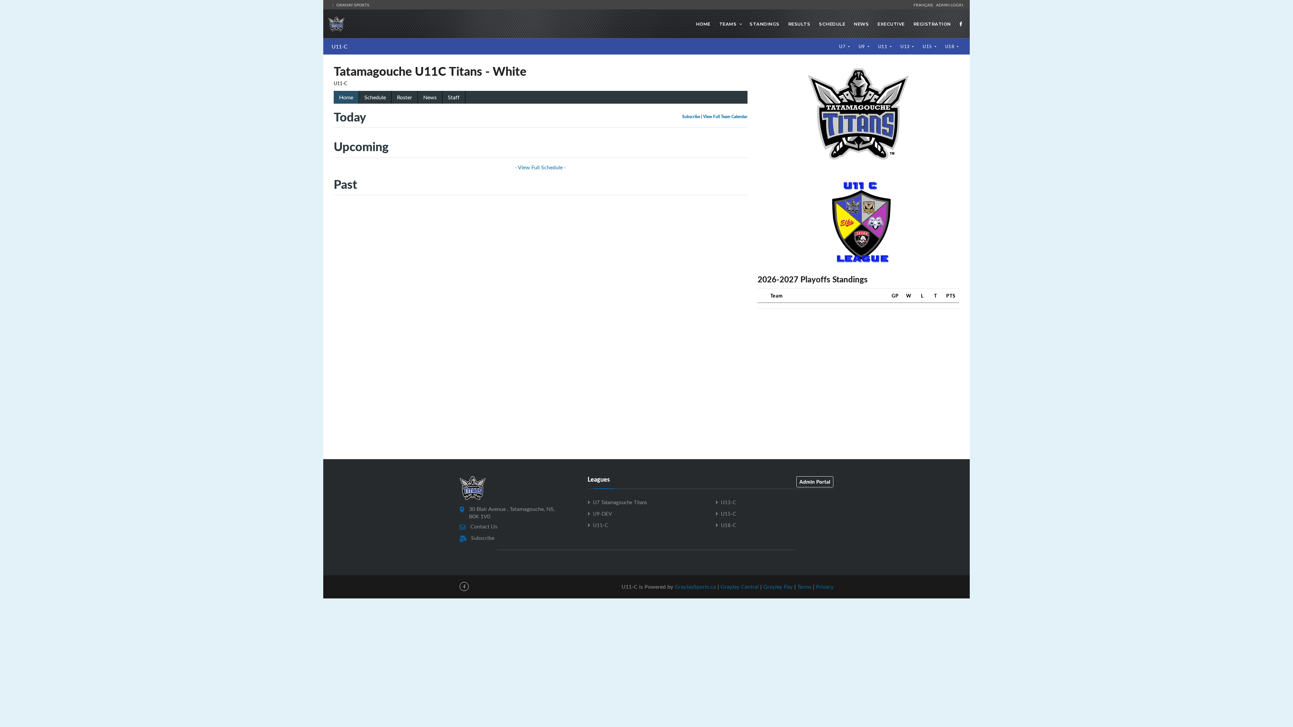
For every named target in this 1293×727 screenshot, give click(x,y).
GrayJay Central (740, 586)
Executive (891, 24)
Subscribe (691, 116)
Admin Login (949, 4)
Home (703, 24)
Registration (932, 24)
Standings (765, 24)
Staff (454, 97)
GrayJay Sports (352, 4)
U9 (862, 46)
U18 (950, 46)
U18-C (728, 525)
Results (799, 24)
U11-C (339, 46)
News (861, 24)
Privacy (824, 586)
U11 (883, 46)
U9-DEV (602, 513)
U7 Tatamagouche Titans (620, 502)
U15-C (728, 513)
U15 (928, 46)
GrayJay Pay (778, 586)
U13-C (728, 502)
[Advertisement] (858, 361)
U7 (843, 46)
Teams (728, 24)
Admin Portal (814, 481)
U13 (905, 46)
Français (924, 4)
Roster (404, 97)
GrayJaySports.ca (695, 586)
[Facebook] (961, 24)
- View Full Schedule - (540, 167)
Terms (804, 586)
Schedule (832, 24)
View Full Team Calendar (725, 116)
